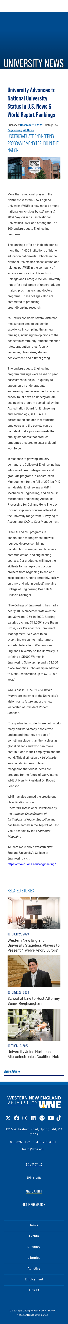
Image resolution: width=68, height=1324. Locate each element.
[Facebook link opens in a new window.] (16, 1115)
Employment (34, 1279)
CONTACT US (34, 1164)
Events (34, 1236)
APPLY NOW (34, 1178)
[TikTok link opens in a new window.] (58, 1115)
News (34, 1225)
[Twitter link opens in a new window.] (7, 1115)
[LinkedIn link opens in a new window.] (33, 1115)
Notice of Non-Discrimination (32, 1314)
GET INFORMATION (34, 1204)
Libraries (34, 1257)
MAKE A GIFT (34, 1191)
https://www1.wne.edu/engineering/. (32, 864)
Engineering (15, 130)
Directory (34, 1247)
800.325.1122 (20, 1142)
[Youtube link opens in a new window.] (50, 1115)
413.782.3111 (46, 1142)
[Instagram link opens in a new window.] (24, 1115)
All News (28, 130)
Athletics (34, 1268)
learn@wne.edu (33, 1149)
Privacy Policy (38, 1310)
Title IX (34, 1290)
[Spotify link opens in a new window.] (41, 1115)
